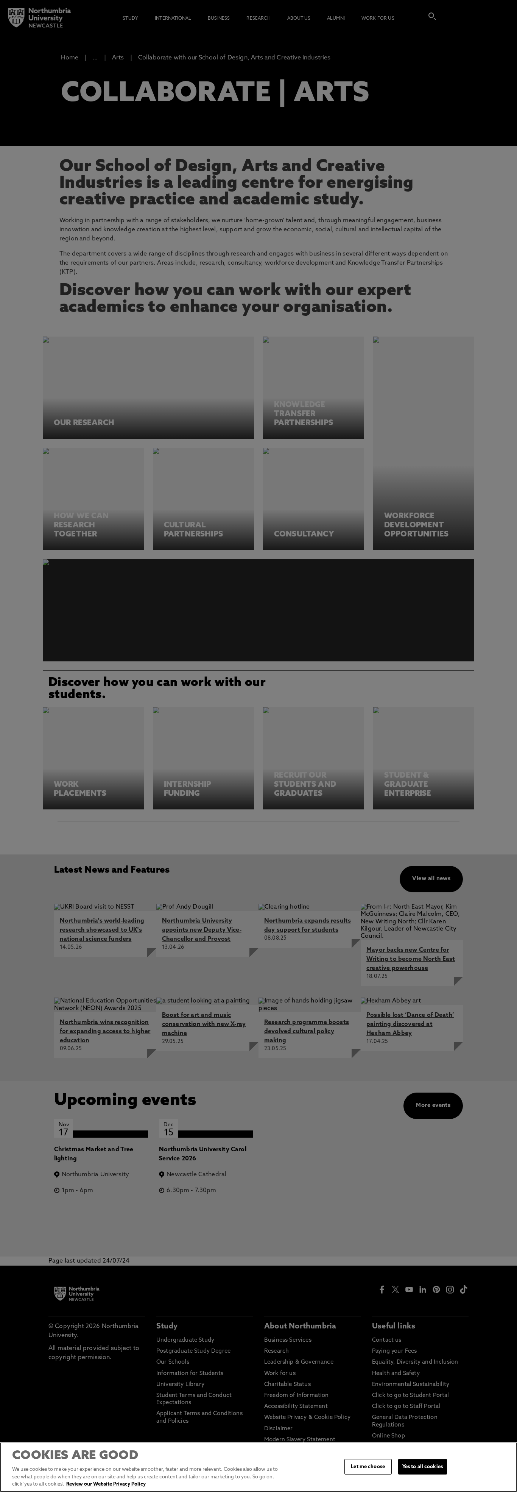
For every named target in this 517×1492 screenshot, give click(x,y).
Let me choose (368, 1466)
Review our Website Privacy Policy (106, 1484)
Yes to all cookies (422, 1466)
